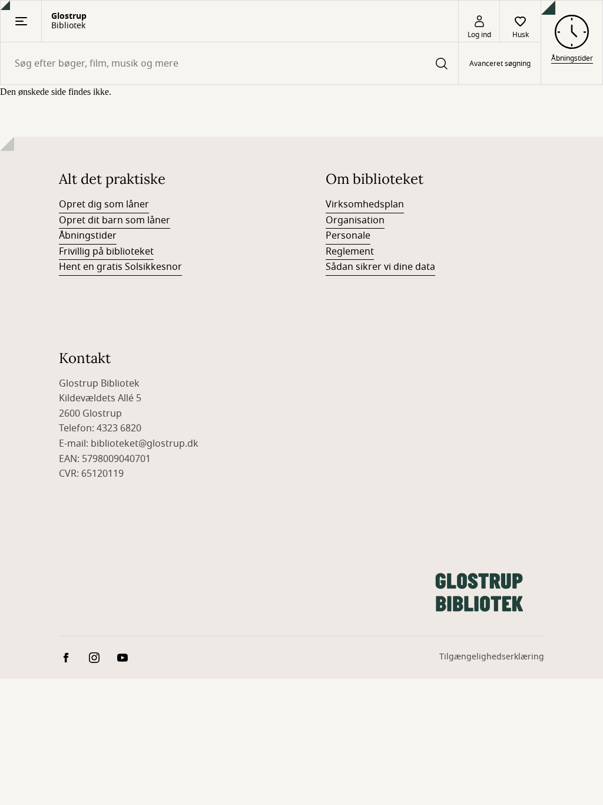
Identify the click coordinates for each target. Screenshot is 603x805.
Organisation (355, 220)
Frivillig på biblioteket (106, 252)
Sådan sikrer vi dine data (380, 267)
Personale (348, 236)
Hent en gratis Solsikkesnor (120, 267)
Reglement (350, 252)
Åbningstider (88, 236)
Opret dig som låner (104, 204)
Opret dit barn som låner (114, 220)
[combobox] (229, 63)
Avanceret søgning (500, 63)
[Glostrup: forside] (479, 592)
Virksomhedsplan (365, 204)
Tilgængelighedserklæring (491, 657)
